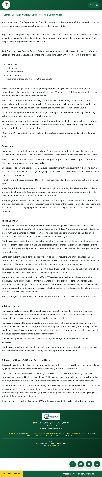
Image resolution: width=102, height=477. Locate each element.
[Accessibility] (88, 464)
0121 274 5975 (51, 426)
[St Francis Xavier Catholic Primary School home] (6, 5)
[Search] (72, 464)
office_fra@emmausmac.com (51, 428)
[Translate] (80, 464)
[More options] (97, 464)
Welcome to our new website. (73, 473)
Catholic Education (12, 14)
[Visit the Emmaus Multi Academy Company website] (51, 416)
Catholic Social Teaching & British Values (42, 14)
